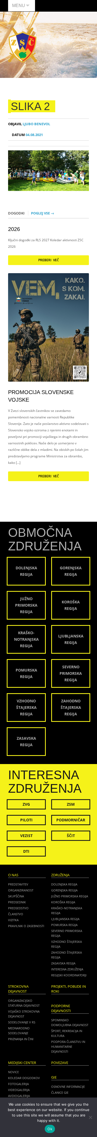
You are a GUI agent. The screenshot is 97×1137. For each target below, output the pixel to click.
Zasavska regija (63, 963)
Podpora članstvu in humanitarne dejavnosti (68, 1046)
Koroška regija (63, 902)
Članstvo (15, 914)
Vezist (26, 835)
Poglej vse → (42, 213)
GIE (54, 1077)
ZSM (71, 804)
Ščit (71, 835)
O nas (13, 875)
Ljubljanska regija (65, 919)
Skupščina (16, 896)
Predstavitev (18, 884)
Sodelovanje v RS (21, 1022)
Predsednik (17, 902)
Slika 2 (30, 106)
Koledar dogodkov (24, 1078)
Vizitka (13, 920)
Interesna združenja (67, 969)
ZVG (26, 804)
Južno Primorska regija (69, 896)
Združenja (60, 875)
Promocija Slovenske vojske (41, 396)
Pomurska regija (64, 925)
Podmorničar (70, 819)
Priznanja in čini (20, 1039)
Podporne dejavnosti (61, 1008)
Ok (49, 1129)
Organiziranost (20, 890)
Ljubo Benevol (29, 124)
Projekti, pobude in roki (68, 989)
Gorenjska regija (64, 890)
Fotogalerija (18, 1084)
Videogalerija (19, 1090)
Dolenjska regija (64, 884)
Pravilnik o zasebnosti (26, 926)
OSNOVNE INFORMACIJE (68, 1087)
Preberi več (48, 260)
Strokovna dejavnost (18, 989)
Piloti (26, 819)
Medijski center (22, 1062)
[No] (90, 1117)
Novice (13, 1072)
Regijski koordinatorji (68, 975)
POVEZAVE (59, 1062)
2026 (14, 229)
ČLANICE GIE (59, 1092)
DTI (26, 851)
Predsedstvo (18, 908)
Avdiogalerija (19, 1096)
